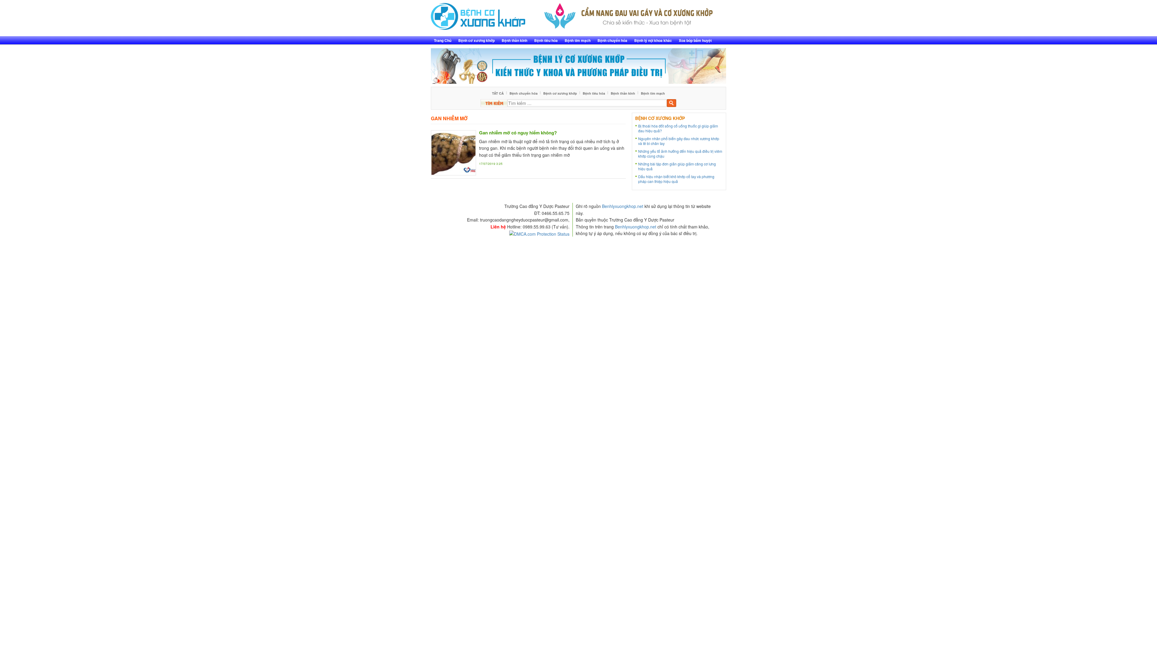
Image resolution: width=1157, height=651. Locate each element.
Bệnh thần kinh (514, 40)
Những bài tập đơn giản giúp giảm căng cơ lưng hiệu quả (677, 166)
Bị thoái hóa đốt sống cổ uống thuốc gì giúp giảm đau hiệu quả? (678, 128)
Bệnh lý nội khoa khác (653, 40)
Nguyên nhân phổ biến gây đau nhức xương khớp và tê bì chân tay (678, 141)
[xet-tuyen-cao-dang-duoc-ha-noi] (628, 14)
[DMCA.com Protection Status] (539, 233)
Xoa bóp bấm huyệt (695, 40)
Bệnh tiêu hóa (546, 40)
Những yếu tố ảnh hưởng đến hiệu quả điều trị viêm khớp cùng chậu (680, 154)
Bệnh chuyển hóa (612, 40)
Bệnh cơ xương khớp (476, 40)
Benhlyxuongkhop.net (622, 206)
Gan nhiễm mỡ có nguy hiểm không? (518, 132)
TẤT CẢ (498, 93)
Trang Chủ (442, 40)
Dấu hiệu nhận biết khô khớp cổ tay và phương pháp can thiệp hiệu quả (676, 179)
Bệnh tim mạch (578, 40)
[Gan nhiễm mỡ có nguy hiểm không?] (453, 152)
